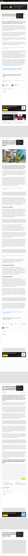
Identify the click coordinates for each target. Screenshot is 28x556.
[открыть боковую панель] (23, 0)
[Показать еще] (25, 85)
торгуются (8, 43)
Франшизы (12, 2)
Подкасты (16, 2)
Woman (23, 2)
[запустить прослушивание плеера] (22, 12)
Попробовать (18, 17)
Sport (25, 2)
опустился (18, 25)
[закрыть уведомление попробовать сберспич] (22, 14)
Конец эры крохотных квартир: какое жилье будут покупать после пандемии (13, 291)
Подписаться (5, 109)
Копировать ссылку (23, 18)
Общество (16, 345)
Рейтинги (9, 2)
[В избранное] (12, 79)
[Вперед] (27, 81)
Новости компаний (5, 345)
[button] (27, 0)
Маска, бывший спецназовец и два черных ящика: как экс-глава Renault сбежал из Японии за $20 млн (13, 552)
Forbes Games (4, 2)
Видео (19, 2)
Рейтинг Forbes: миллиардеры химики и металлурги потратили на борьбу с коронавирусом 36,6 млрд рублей (13, 69)
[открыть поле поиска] (25, 0)
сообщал (8, 259)
